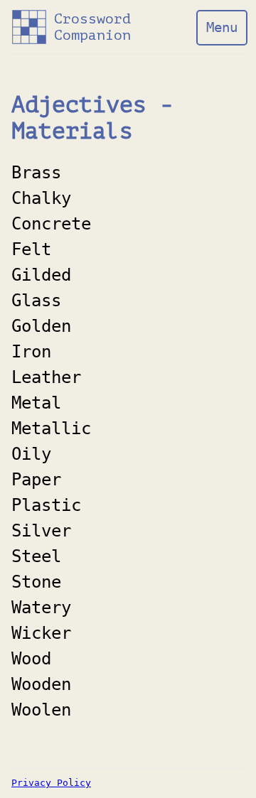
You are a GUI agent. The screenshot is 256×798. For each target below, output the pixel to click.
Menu (222, 27)
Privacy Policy (51, 783)
